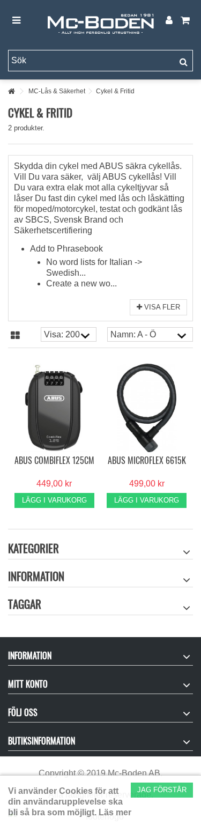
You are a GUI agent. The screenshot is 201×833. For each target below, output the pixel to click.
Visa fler (161, 307)
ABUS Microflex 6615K (147, 460)
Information (36, 575)
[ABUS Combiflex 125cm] (54, 408)
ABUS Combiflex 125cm (54, 460)
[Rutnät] (15, 335)
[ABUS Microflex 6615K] (147, 408)
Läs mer (115, 812)
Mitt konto (28, 683)
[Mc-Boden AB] (100, 20)
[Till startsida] (11, 91)
